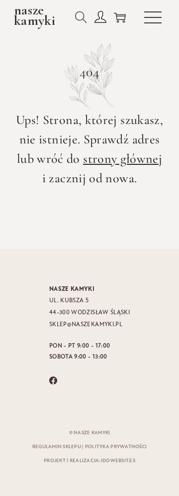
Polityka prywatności (116, 447)
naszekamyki (34, 15)
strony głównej (122, 158)
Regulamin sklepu (56, 447)
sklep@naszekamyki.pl (85, 325)
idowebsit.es (118, 461)
